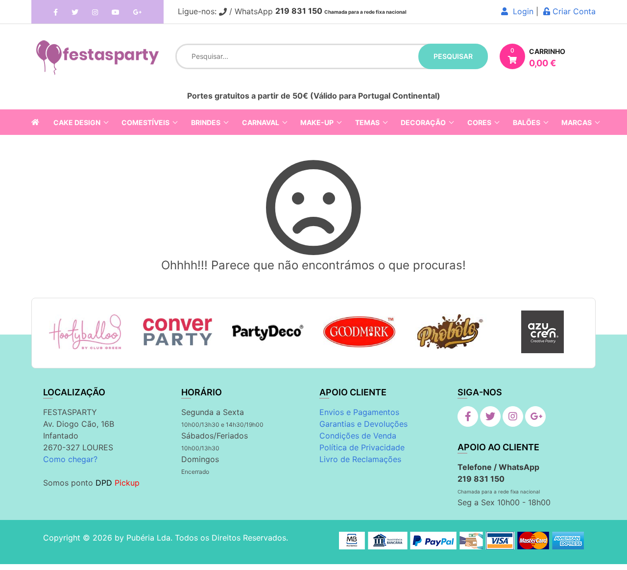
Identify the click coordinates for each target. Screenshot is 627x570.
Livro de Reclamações (360, 459)
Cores (479, 122)
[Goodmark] (359, 331)
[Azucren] (542, 332)
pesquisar (453, 56)
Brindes (205, 122)
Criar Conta (573, 11)
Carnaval (260, 122)
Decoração (423, 122)
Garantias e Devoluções (363, 424)
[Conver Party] (177, 332)
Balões (526, 122)
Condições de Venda (357, 435)
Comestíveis (145, 122)
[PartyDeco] (268, 332)
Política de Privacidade (362, 447)
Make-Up (317, 122)
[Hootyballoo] (85, 332)
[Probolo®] (451, 331)
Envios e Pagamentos (359, 412)
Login (520, 11)
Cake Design (76, 122)
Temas (367, 122)
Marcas (576, 122)
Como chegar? (70, 459)
